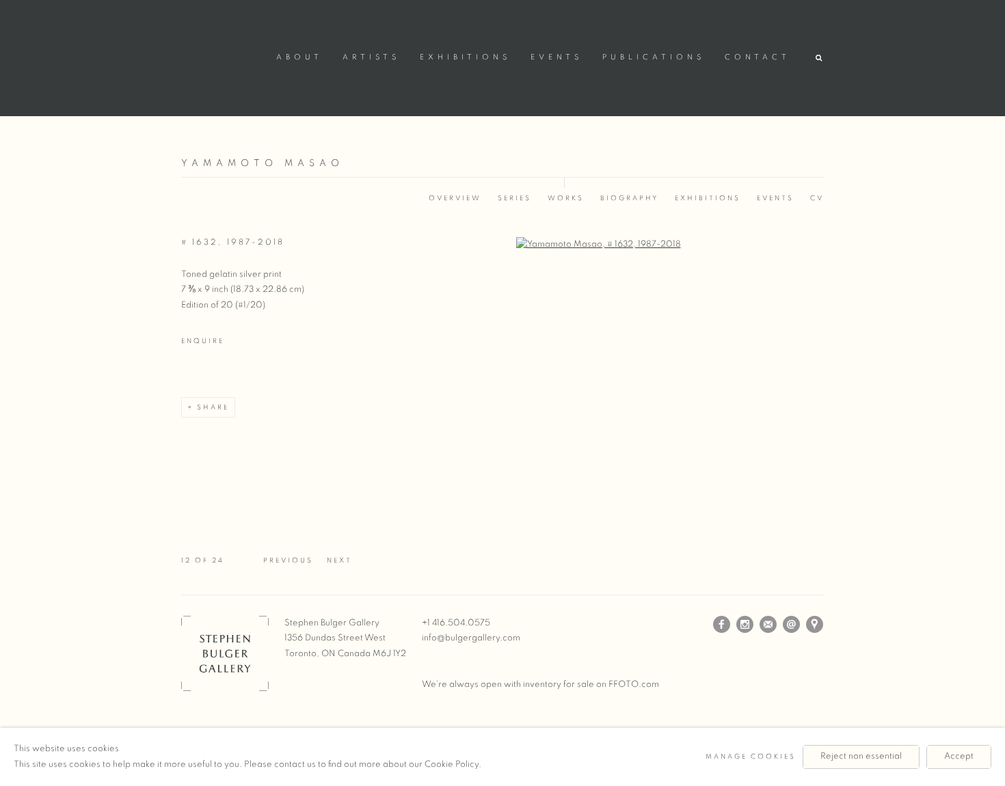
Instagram (745, 625)
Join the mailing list (768, 625)
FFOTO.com (633, 684)
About (299, 57)
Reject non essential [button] (861, 756)
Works (566, 198)
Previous (288, 560)
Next (339, 560)
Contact (757, 57)
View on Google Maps (815, 625)
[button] (820, 58)
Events (556, 57)
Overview (455, 198)
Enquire (202, 341)
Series (514, 198)
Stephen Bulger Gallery (222, 56)
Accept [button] (959, 756)
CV (817, 198)
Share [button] (213, 407)
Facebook (722, 625)
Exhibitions (465, 57)
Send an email (792, 625)
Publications (653, 57)
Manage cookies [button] (751, 756)
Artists (371, 57)
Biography (629, 198)
